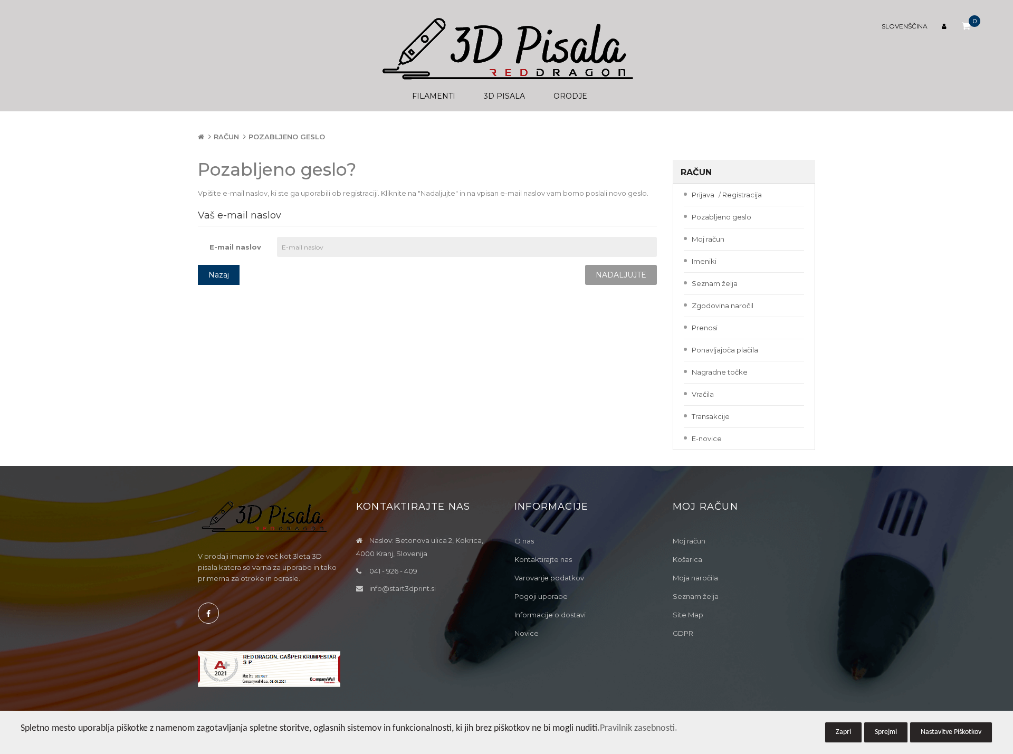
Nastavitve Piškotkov (951, 732)
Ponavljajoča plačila (725, 350)
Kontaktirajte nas (543, 559)
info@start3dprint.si (402, 588)
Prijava (703, 194)
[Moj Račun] (945, 26)
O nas (524, 541)
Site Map (688, 614)
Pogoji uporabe (541, 596)
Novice (526, 633)
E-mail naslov (235, 247)
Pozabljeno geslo (287, 136)
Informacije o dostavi (550, 614)
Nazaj (218, 275)
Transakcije (711, 416)
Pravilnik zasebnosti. (638, 728)
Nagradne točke (720, 372)
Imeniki (704, 261)
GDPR (683, 633)
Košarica (687, 559)
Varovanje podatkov (549, 578)
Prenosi (705, 327)
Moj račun (708, 239)
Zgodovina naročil (722, 305)
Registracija (742, 194)
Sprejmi (886, 732)
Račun (226, 136)
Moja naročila (695, 578)
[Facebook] (208, 613)
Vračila (703, 394)
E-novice (707, 438)
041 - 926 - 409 (393, 571)
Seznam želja (715, 283)
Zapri (843, 732)
